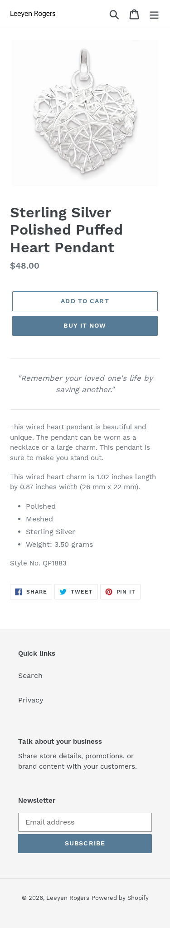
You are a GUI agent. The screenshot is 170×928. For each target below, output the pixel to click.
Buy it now (84, 325)
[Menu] (154, 14)
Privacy (31, 700)
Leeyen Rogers (67, 897)
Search (30, 675)
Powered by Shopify (120, 897)
